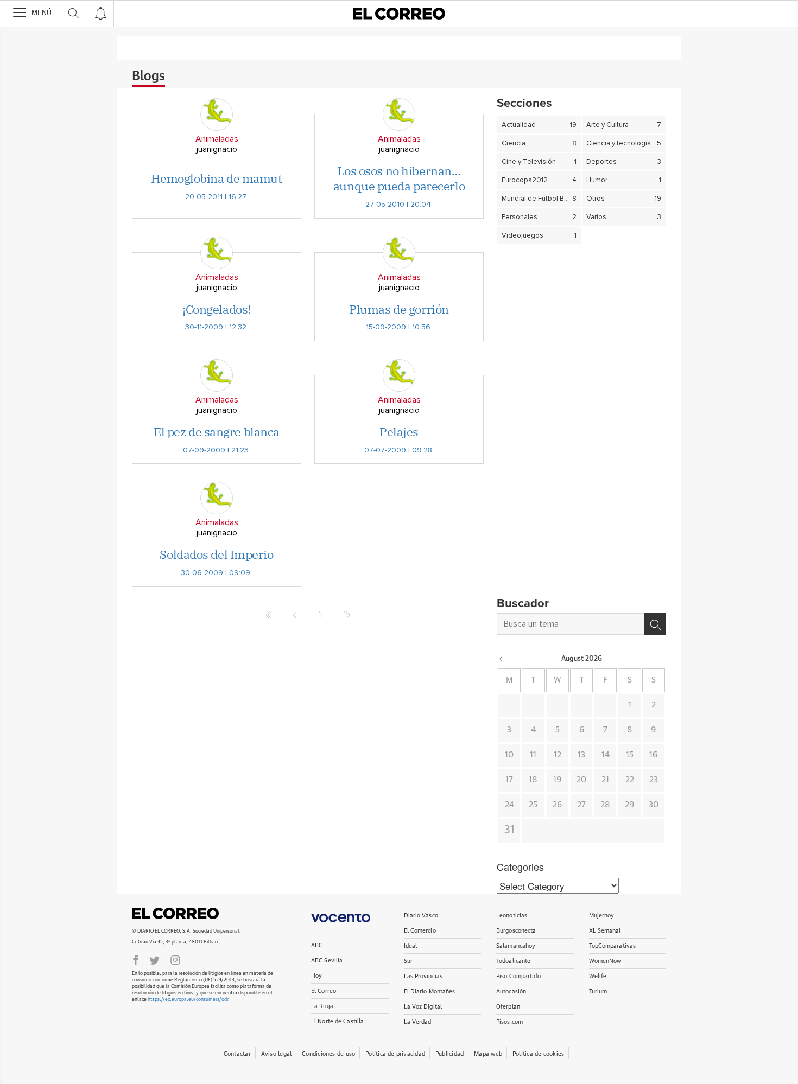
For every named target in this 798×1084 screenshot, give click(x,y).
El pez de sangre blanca (217, 431)
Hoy (316, 976)
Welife (598, 976)
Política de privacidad (395, 1054)
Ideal (410, 946)
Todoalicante (513, 961)
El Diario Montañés (429, 991)
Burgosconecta (516, 931)
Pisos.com (509, 1022)
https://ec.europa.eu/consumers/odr (188, 999)
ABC (316, 945)
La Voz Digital (423, 1007)
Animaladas (216, 139)
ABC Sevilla (327, 961)
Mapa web (488, 1054)
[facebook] (136, 959)
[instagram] (175, 959)
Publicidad (449, 1054)
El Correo (175, 914)
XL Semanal (605, 931)
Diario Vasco (421, 916)
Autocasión (511, 991)
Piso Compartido (518, 976)
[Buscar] (655, 624)
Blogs (148, 76)
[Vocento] (346, 915)
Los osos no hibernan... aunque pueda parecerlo (399, 178)
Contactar (237, 1054)
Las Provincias (423, 976)
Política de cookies (538, 1054)
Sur (408, 961)
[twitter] (154, 959)
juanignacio (217, 149)
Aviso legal (276, 1054)
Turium (598, 991)
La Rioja (322, 1006)
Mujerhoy (602, 916)
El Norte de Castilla (337, 1021)
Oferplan (508, 1007)
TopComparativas (612, 946)
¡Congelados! (216, 309)
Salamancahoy (515, 946)
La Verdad (418, 1022)
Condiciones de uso (328, 1054)
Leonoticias (511, 916)
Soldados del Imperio (216, 554)
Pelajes (399, 431)
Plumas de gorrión (399, 309)
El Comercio (420, 931)
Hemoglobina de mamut (216, 178)
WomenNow (605, 961)
